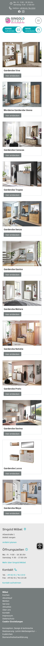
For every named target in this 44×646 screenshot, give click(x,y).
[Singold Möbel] (15, 20)
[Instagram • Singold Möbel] (23, 11)
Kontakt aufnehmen (11, 582)
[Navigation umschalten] (38, 20)
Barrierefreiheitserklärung (15, 637)
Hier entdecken (12, 75)
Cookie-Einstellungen (12, 621)
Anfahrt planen (9, 542)
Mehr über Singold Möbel (14, 562)
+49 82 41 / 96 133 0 (27, 8)
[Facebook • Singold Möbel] (19, 11)
